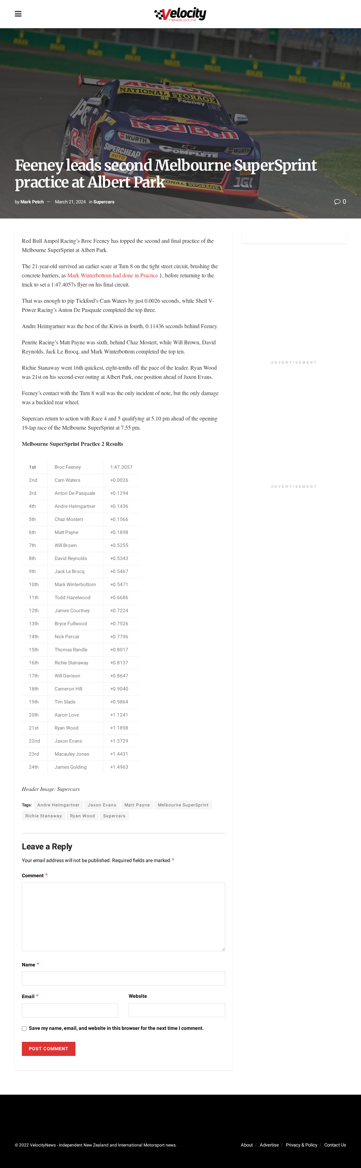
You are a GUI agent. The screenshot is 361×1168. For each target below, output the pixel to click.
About (247, 1145)
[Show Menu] (18, 14)
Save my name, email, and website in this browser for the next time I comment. (116, 1028)
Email (30, 996)
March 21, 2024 (70, 201)
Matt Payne (137, 805)
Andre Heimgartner (58, 805)
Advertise (269, 1145)
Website (138, 996)
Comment (35, 875)
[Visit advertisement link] (294, 305)
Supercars (104, 201)
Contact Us (335, 1145)
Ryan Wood (82, 816)
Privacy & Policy (301, 1145)
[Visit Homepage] (180, 14)
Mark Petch (32, 201)
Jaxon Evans (102, 805)
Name (31, 965)
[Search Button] (342, 14)
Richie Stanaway (43, 816)
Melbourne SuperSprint (183, 805)
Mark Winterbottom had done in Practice (113, 275)
